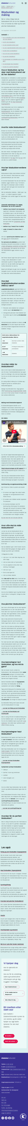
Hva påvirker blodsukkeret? (9, 56)
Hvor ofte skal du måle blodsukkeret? (11, 53)
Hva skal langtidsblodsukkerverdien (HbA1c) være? (14, 47)
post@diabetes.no (11, 1067)
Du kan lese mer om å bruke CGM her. (12, 517)
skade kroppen (5, 751)
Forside (3, 6)
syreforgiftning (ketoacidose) (9, 117)
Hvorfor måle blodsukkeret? (9, 42)
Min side (3, 1102)
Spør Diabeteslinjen (11, 987)
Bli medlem (8, 1035)
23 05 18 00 (9, 1064)
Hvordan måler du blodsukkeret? (10, 50)
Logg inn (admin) (6, 1113)
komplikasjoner (5, 111)
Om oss (3, 1097)
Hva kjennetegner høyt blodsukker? (11, 64)
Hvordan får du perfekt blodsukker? (11, 66)
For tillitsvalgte (5, 1105)
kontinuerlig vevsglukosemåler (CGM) (15, 391)
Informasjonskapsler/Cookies (9, 1110)
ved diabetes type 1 (7, 95)
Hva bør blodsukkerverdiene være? (11, 45)
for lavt (20, 158)
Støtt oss (3, 1100)
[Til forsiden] (8, 3)
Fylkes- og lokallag (6, 1108)
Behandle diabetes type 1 (7, 7)
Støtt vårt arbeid (10, 1041)
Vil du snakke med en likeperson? (11, 993)
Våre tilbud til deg (10, 1000)
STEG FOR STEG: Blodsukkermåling (13, 446)
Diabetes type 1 (10, 6)
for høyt (13, 158)
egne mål (6, 239)
